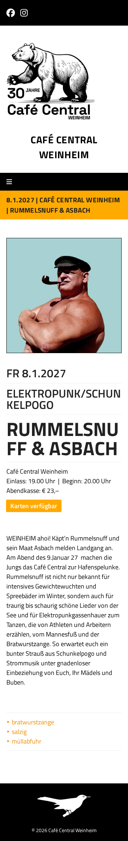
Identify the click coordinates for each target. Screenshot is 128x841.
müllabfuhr (25, 741)
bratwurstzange (32, 722)
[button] (11, 182)
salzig (18, 731)
